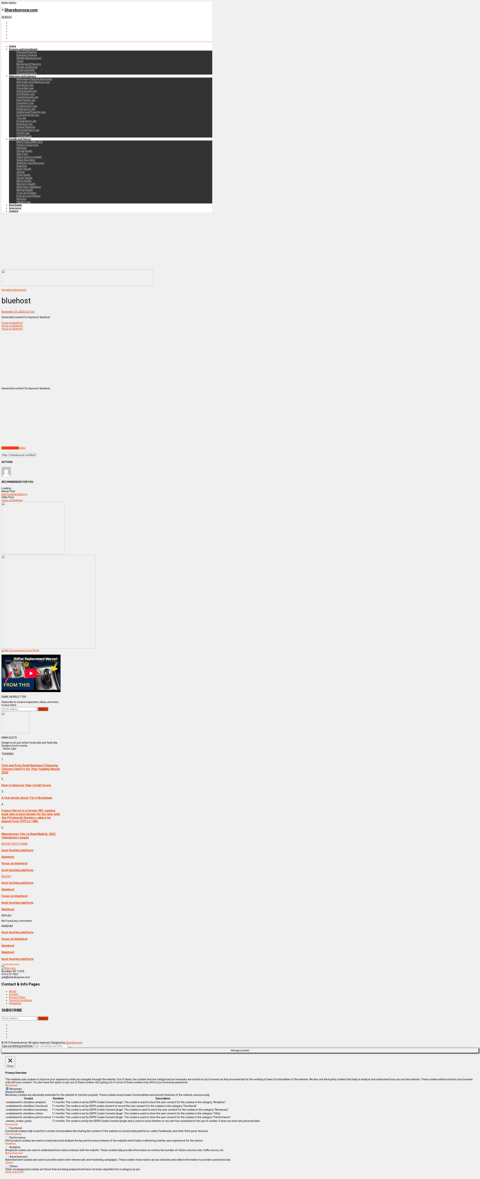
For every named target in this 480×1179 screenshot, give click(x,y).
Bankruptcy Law (25, 109)
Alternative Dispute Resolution (34, 79)
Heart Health (23, 168)
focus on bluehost (12, 322)
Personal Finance (26, 52)
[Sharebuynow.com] (20, 10)
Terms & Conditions (20, 1000)
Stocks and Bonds (27, 67)
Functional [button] (11, 1124)
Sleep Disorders (25, 159)
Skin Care (22, 154)
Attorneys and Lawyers (22, 76)
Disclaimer (15, 1003)
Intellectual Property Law (31, 112)
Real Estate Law (25, 100)
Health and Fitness (20, 139)
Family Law (23, 133)
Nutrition (21, 198)
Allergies (21, 148)
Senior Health (24, 177)
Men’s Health (24, 180)
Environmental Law (27, 115)
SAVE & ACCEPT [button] (15, 1172)
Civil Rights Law (25, 94)
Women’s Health (25, 183)
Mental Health (24, 189)
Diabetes (21, 165)
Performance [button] (13, 1134)
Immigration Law (26, 121)
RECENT (6, 876)
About (12, 991)
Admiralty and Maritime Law (33, 82)
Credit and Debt (25, 70)
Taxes (20, 61)
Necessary (16, 1088)
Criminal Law (24, 136)
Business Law (24, 124)
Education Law (25, 103)
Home (12, 46)
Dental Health (24, 151)
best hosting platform (14, 494)
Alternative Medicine (28, 186)
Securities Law (25, 88)
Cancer (20, 171)
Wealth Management (28, 58)
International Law (26, 91)
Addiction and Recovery (30, 162)
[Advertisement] (107, 241)
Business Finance (26, 55)
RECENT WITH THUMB (15, 843)
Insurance (15, 208)
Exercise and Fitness (28, 195)
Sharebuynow (74, 1042)
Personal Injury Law (27, 130)
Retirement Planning (28, 64)
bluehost (8, 857)
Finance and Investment (23, 49)
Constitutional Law (27, 97)
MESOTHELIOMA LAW (29, 142)
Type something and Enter (17, 1045)
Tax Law (21, 118)
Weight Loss (23, 201)
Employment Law (26, 106)
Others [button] (9, 1162)
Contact (13, 211)
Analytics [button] (10, 1143)
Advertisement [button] (14, 1153)
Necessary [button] (11, 1085)
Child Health (23, 174)
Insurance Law (25, 85)
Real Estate (15, 205)
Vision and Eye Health (29, 157)
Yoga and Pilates (26, 192)
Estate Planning (25, 127)
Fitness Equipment (27, 145)
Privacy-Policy (17, 997)
